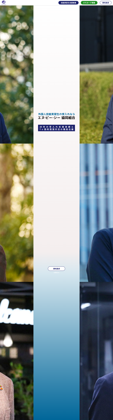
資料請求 (105, 2)
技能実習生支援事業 (68, 2)
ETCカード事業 (89, 2)
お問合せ (56, 272)
